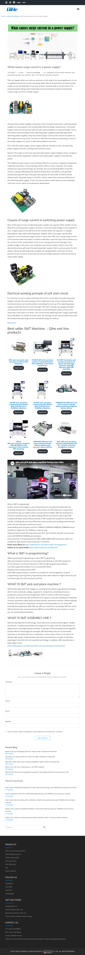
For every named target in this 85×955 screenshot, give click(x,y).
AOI (6, 868)
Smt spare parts (10, 861)
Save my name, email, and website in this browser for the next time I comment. (35, 732)
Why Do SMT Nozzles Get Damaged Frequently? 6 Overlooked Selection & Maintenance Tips (37, 772)
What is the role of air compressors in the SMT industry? (24, 767)
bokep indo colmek (11, 817)
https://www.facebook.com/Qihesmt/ (43, 547)
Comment (8, 682)
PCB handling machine (13, 854)
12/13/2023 (11, 72)
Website (8, 721)
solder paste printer (12, 858)
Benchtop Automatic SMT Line (15, 913)
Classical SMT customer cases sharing (18, 916)
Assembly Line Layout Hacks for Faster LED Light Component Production (30, 757)
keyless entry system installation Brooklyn (19, 809)
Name (8, 701)
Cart (23, 2)
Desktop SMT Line (11, 906)
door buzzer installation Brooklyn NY (18, 787)
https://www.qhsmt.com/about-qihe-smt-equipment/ (46, 544)
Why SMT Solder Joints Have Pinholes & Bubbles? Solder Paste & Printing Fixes (32, 762)
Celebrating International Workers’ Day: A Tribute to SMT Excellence (44, 817)
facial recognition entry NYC (15, 794)
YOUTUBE (8, 887)
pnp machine (26, 75)
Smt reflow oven (10, 864)
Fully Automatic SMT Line (14, 910)
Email (7, 711)
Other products (10, 871)
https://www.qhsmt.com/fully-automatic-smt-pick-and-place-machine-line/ (36, 646)
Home (3, 16)
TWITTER (8, 890)
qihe (21, 72)
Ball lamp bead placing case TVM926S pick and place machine (54, 787)
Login (19, 2)
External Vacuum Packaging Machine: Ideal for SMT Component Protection (31, 751)
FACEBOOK (9, 884)
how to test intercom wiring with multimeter (20, 800)
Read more (11, 323)
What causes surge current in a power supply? (34, 67)
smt (37, 75)
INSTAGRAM (9, 894)
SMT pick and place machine (49, 75)
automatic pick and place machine (59, 72)
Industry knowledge (12, 16)
